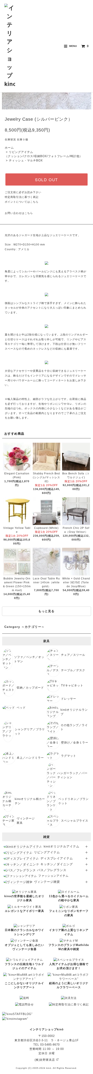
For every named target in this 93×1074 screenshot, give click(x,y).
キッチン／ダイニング (56, 864)
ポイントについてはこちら (21, 201)
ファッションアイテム (53, 876)
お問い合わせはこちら (19, 213)
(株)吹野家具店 (45, 1059)
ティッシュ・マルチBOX (26, 160)
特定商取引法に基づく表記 (21, 197)
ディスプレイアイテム (56, 858)
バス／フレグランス (51, 870)
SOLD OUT (46, 179)
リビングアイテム (47, 852)
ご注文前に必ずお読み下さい (23, 192)
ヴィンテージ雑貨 (47, 881)
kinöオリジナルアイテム (61, 846)
